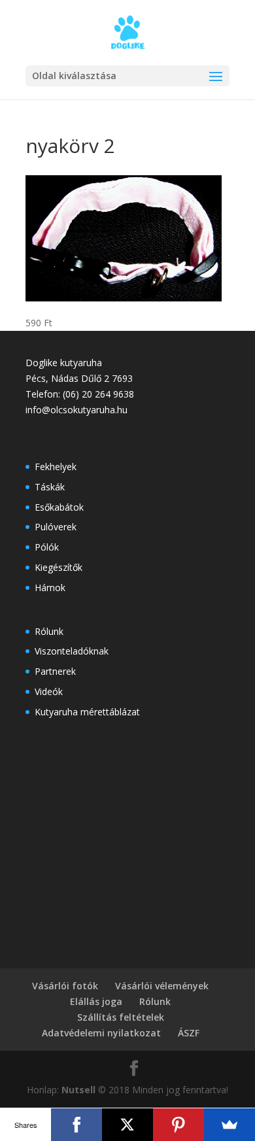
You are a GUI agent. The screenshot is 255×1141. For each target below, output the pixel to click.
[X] (127, 1124)
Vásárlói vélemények (162, 985)
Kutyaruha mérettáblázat (87, 712)
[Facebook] (76, 1124)
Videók (49, 691)
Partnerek (55, 671)
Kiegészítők (58, 567)
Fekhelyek (55, 466)
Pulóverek (55, 526)
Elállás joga (96, 1001)
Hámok (50, 587)
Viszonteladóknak (72, 651)
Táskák (50, 487)
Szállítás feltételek (120, 1017)
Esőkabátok (59, 507)
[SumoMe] (229, 1124)
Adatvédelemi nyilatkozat (101, 1033)
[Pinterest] (178, 1124)
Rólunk (49, 631)
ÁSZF (188, 1033)
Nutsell (78, 1089)
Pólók (47, 547)
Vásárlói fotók (65, 985)
